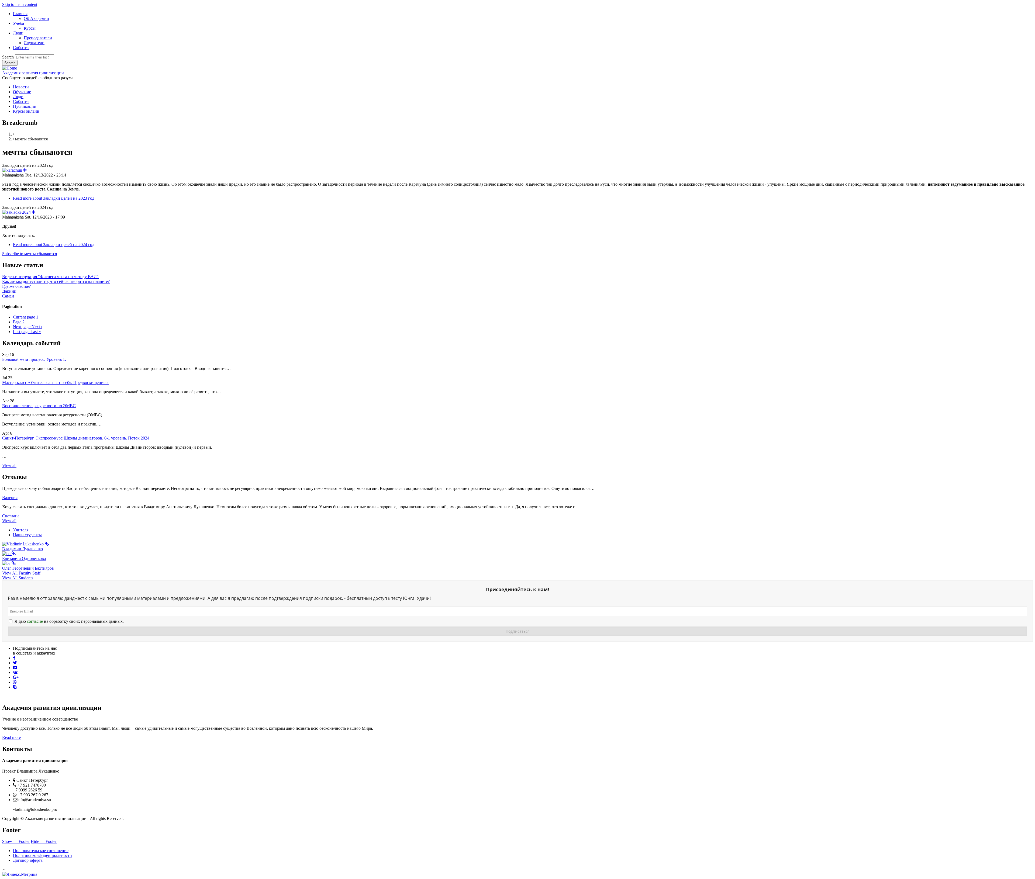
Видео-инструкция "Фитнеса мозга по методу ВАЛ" (50, 276)
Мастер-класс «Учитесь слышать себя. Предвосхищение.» (55, 382)
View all (9, 465)
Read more (53, 198)
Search (8, 57)
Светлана (10, 516)
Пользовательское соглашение (40, 850)
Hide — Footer (44, 841)
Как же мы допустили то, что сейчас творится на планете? (56, 281)
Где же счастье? (16, 286)
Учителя (20, 530)
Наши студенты (27, 534)
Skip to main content (19, 4)
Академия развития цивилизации (33, 73)
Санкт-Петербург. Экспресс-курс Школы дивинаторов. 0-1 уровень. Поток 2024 (75, 438)
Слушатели (34, 42)
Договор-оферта (28, 860)
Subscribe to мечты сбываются (29, 253)
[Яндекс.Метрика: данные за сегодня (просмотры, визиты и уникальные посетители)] (19, 874)
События (21, 47)
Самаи (8, 296)
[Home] (9, 68)
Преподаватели (38, 38)
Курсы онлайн (26, 111)
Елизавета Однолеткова (24, 558)
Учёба (18, 23)
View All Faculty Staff (21, 573)
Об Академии (36, 18)
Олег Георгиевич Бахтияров (28, 568)
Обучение (22, 91)
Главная (20, 13)
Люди (18, 33)
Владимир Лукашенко (22, 548)
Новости (21, 87)
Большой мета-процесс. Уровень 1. (34, 359)
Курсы (30, 28)
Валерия (10, 497)
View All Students (17, 578)
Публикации (24, 106)
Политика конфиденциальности (42, 855)
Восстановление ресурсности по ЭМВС (39, 405)
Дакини (9, 291)
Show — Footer (16, 841)
